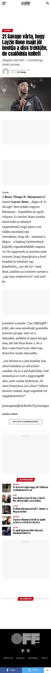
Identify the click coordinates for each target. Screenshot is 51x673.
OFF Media (21, 72)
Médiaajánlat (33, 658)
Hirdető (45, 658)
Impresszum (8, 658)
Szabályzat (20, 658)
